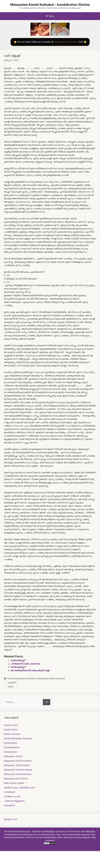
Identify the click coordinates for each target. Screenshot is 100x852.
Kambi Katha (10, 729)
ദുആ (10, 686)
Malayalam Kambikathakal (17, 774)
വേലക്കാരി (9, 805)
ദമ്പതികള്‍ (9, 792)
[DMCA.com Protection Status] (50, 844)
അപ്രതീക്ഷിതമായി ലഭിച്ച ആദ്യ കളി (30, 670)
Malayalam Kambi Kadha (17, 765)
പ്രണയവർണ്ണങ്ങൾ (14, 801)
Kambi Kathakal (12, 734)
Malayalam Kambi (13, 756)
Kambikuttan (10, 752)
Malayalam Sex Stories (16, 778)
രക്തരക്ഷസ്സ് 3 (18, 667)
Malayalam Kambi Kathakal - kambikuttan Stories (50, 5)
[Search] (46, 702)
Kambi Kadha (11, 725)
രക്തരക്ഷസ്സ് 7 (18, 660)
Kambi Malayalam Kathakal (21, 678)
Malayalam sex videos (66, 42)
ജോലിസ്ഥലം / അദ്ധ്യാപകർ (19, 787)
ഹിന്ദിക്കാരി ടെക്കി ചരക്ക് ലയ (25, 663)
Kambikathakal (11, 747)
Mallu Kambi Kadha (14, 783)
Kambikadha (10, 743)
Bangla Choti (10, 819)
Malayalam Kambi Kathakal (18, 769)
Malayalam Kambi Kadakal (51, 678)
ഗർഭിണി (11, 682)
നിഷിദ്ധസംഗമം (12, 796)
